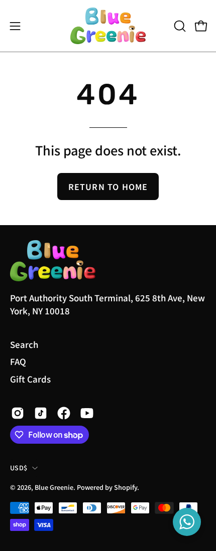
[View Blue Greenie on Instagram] (17, 413)
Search (24, 344)
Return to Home (108, 186)
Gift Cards (30, 379)
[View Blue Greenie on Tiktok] (40, 413)
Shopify (125, 487)
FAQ (18, 361)
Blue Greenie (54, 487)
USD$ (18, 467)
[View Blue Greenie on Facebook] (63, 413)
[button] (179, 26)
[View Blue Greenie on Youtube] (86, 413)
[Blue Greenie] (108, 26)
